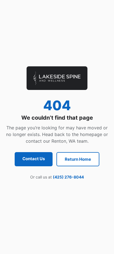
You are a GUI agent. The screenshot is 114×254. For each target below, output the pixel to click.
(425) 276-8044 (68, 177)
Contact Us (33, 158)
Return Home (78, 159)
